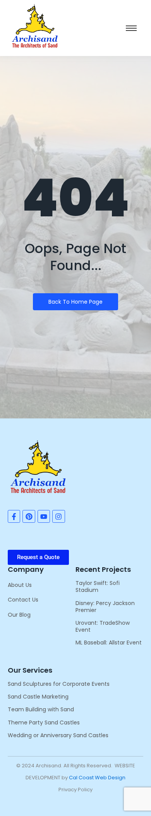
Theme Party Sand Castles (44, 722)
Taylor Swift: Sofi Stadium (98, 586)
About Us (20, 585)
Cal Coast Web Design (97, 777)
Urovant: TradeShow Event (103, 626)
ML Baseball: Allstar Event (109, 642)
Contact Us (23, 600)
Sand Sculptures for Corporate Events (59, 684)
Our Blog (19, 615)
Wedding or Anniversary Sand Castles (58, 735)
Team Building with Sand (41, 709)
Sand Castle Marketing (38, 696)
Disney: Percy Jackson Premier (105, 606)
